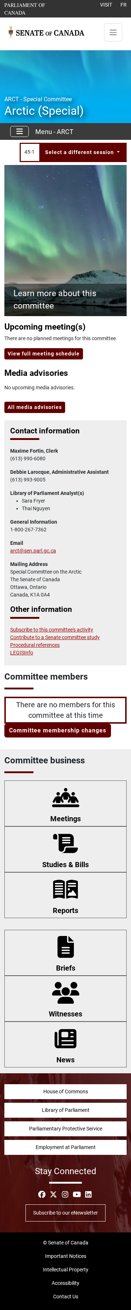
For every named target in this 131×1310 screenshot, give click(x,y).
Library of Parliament (66, 1110)
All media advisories (35, 407)
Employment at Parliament (66, 1147)
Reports (65, 910)
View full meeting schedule (44, 354)
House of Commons (65, 1091)
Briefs (65, 968)
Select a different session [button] (80, 152)
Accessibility (65, 1283)
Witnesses (65, 1014)
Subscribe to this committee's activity (51, 630)
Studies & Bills (65, 864)
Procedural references (35, 645)
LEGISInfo (21, 653)
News (65, 1059)
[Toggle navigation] (113, 32)
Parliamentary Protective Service (65, 1129)
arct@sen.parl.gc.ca (33, 551)
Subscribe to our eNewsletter (65, 1213)
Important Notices (65, 1256)
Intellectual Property (65, 1269)
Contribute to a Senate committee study (55, 637)
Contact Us (65, 1296)
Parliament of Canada (32, 8)
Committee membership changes (57, 730)
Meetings (65, 818)
